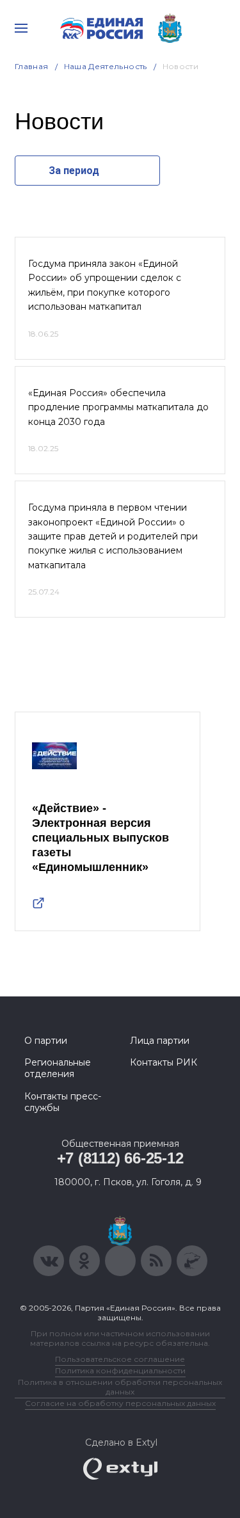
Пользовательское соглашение (120, 1359)
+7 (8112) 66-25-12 (120, 1158)
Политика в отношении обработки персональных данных (120, 1386)
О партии (45, 1040)
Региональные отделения (57, 1068)
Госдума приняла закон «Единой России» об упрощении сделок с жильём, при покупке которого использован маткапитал (104, 285)
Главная (32, 66)
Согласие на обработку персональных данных (120, 1403)
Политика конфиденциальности (120, 1370)
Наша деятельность (105, 66)
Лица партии (159, 1040)
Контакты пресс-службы (62, 1102)
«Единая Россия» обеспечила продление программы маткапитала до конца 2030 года (118, 407)
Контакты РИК (163, 1062)
